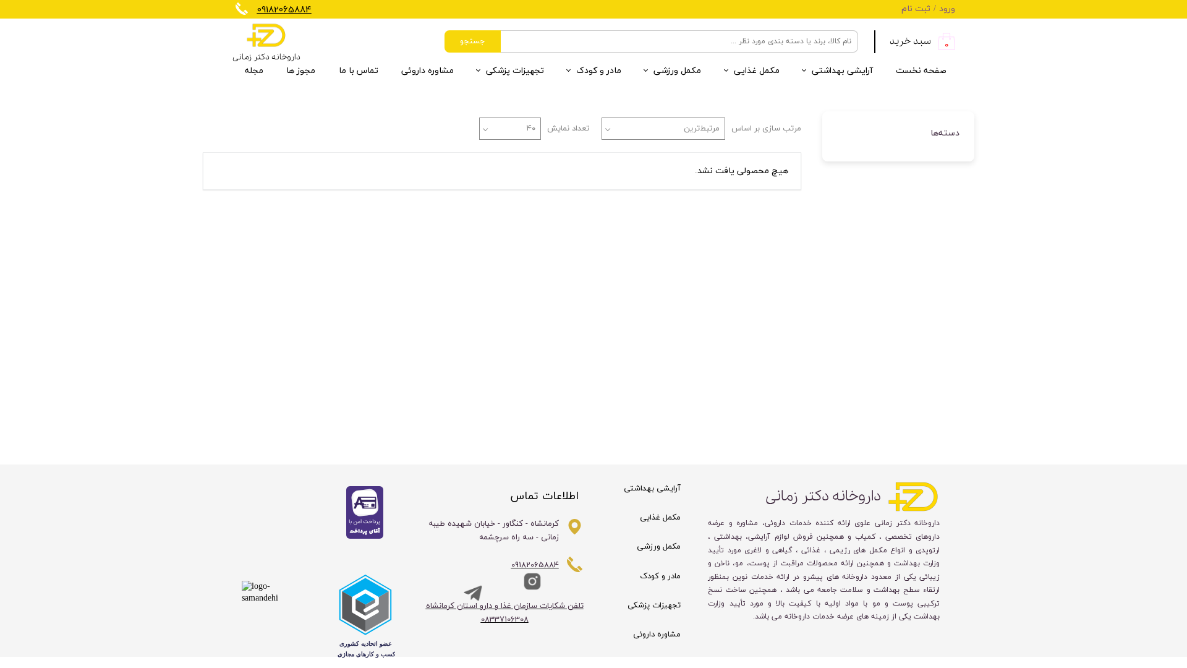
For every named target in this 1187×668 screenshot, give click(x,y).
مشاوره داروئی (427, 71)
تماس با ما (358, 71)
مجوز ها (300, 71)
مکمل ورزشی (677, 71)
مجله (254, 71)
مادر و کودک (598, 71)
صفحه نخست (921, 71)
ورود (947, 9)
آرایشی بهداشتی (842, 71)
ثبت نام (915, 9)
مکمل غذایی (757, 71)
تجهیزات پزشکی (515, 71)
